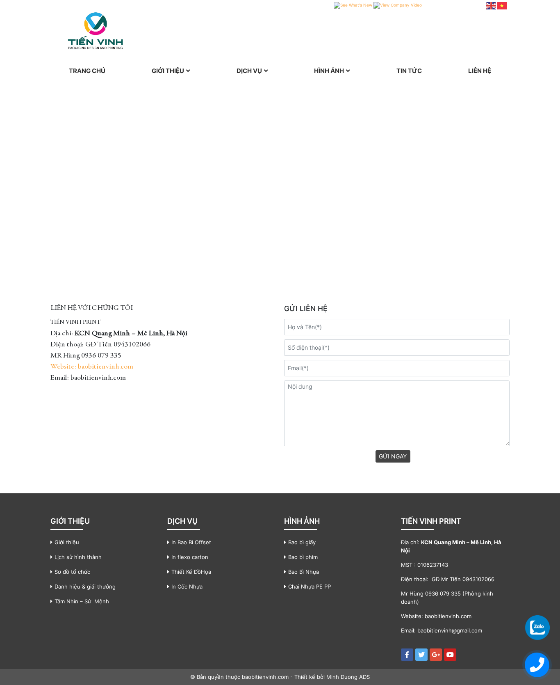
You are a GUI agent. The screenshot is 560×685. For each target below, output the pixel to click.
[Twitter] (421, 654)
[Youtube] (450, 654)
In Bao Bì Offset (191, 542)
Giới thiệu (168, 71)
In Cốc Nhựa (187, 586)
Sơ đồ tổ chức (72, 571)
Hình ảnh (329, 71)
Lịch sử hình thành (78, 557)
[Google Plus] (436, 654)
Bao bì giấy (302, 542)
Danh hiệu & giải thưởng (85, 586)
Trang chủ (87, 71)
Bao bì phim (303, 557)
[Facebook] (407, 654)
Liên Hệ (479, 71)
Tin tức (409, 71)
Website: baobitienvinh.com (91, 367)
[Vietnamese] (502, 5)
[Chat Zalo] (537, 627)
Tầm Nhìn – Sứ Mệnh (82, 601)
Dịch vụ (249, 71)
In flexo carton (189, 557)
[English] (491, 5)
